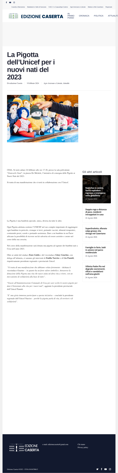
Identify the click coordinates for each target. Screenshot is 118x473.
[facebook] (6, 2)
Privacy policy (83, 447)
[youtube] (10, 2)
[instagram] (14, 2)
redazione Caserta (15, 83)
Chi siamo (81, 444)
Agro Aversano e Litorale (53, 83)
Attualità (66, 83)
